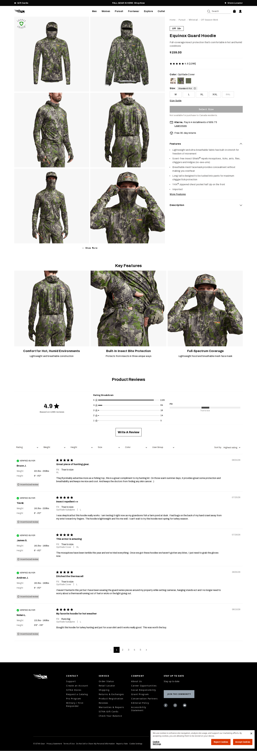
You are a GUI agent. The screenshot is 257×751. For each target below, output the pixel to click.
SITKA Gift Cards (108, 711)
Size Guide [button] (175, 100)
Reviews (103, 702)
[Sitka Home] (53, 11)
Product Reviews (128, 379)
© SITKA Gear (39, 744)
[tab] (206, 144)
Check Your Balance (110, 715)
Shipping (104, 690)
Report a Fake (122, 744)
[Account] (240, 11)
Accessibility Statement (138, 709)
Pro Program (73, 698)
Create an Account (77, 685)
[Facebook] (166, 706)
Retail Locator (107, 685)
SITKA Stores (73, 690)
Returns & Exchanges (111, 694)
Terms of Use (69, 744)
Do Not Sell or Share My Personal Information (95, 744)
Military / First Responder (74, 704)
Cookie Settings (135, 744)
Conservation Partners (144, 698)
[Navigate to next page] (146, 650)
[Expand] (241, 205)
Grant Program (140, 694)
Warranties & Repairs (111, 707)
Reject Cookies (221, 742)
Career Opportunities (144, 685)
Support (71, 681)
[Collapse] (241, 144)
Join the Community (179, 694)
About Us (136, 681)
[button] (187, 88)
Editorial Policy (140, 702)
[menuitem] (94, 11)
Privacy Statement (54, 744)
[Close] (251, 733)
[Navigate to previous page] (111, 650)
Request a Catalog (77, 694)
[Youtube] (185, 706)
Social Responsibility (143, 690)
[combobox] (27, 447)
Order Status (106, 681)
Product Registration (111, 698)
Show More (91, 248)
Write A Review (128, 432)
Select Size (206, 109)
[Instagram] (175, 706)
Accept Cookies (242, 742)
